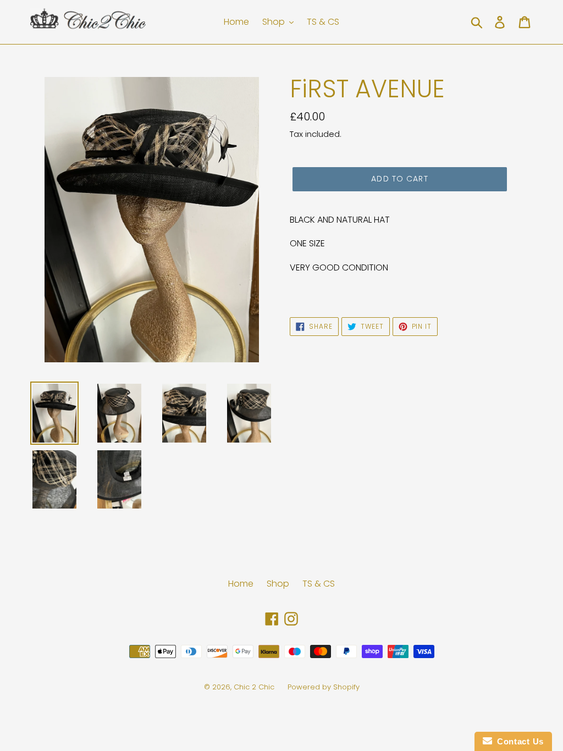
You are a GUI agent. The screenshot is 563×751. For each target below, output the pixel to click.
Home (240, 583)
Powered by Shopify (324, 687)
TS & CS (318, 583)
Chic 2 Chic (255, 687)
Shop (278, 583)
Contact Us (518, 741)
